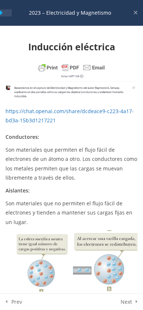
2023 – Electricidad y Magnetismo (70, 12)
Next (126, 301)
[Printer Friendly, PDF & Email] (71, 67)
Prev (16, 301)
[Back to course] (135, 13)
